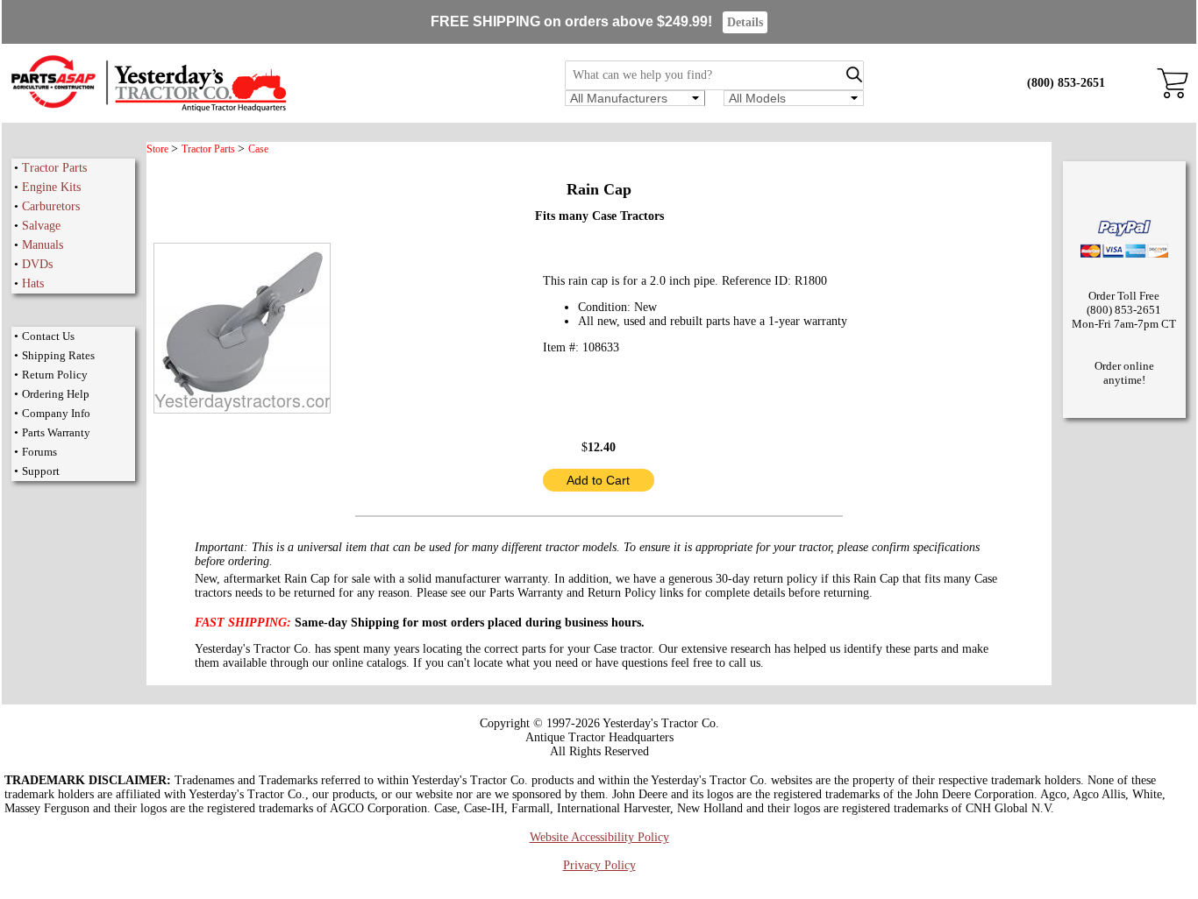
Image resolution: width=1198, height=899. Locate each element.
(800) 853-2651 (1066, 82)
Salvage (41, 225)
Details (745, 22)
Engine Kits (51, 187)
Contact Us (48, 336)
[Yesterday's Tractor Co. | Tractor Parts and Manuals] (148, 109)
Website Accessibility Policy (599, 837)
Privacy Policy (599, 865)
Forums (39, 451)
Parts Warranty (56, 432)
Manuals (42, 244)
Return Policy (55, 374)
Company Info (56, 413)
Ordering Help (55, 393)
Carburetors (51, 206)
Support (41, 471)
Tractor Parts (54, 167)
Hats (33, 283)
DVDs (37, 264)
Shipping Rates (58, 355)
